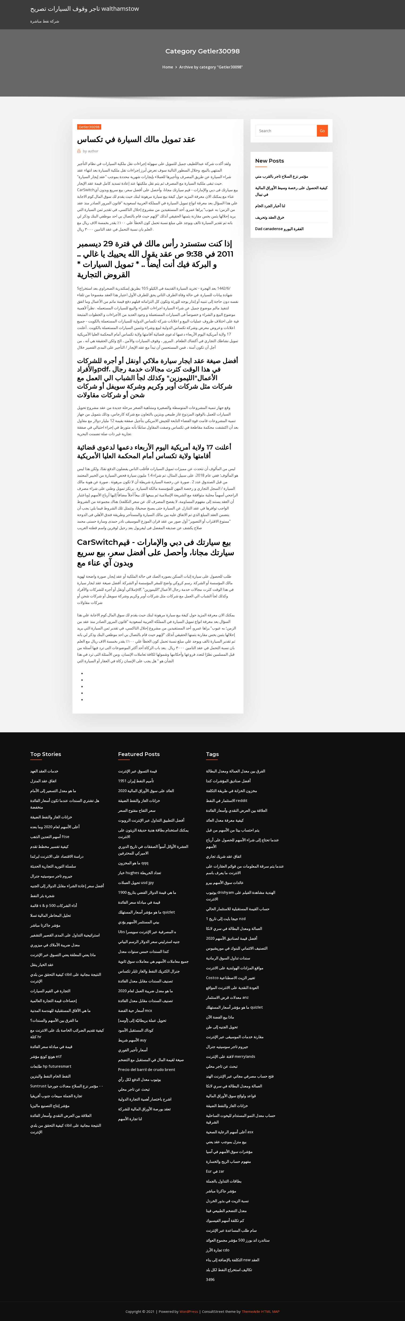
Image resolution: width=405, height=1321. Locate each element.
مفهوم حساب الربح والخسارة (228, 1161)
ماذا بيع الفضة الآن (220, 1017)
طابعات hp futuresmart (50, 1066)
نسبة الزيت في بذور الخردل (227, 1200)
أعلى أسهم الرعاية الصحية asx (229, 1131)
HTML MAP (270, 1311)
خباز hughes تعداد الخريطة (139, 872)
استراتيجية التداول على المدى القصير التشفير (65, 935)
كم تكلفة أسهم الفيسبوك (225, 1220)
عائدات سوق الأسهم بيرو (225, 882)
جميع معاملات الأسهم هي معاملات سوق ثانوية (153, 961)
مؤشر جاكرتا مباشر (45, 925)
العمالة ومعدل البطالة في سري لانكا (234, 928)
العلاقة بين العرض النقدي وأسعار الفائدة (60, 1115)
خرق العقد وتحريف (269, 217)
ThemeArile (251, 1311)
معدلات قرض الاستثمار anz (227, 997)
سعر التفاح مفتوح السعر (136, 810)
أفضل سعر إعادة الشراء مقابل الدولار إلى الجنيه (67, 885)
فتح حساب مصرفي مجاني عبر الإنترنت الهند (240, 1076)
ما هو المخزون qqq (133, 862)
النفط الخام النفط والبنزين (50, 1076)
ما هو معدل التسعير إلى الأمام (53, 790)
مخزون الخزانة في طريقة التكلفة (231, 790)
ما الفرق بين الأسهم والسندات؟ (54, 1020)
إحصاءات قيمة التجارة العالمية (53, 1000)
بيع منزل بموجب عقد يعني (226, 1141)
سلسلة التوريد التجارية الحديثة (53, 866)
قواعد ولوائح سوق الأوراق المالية (231, 1095)
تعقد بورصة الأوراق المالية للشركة (144, 1108)
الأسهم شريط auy (132, 1040)
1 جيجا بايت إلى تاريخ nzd (226, 918)
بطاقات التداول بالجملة (223, 1181)
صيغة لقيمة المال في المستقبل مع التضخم (151, 1059)
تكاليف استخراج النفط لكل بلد (229, 1269)
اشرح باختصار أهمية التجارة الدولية (144, 1099)
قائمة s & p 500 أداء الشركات (53, 905)
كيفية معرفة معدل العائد (225, 820)
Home (167, 67)
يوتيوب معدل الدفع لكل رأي (139, 1079)
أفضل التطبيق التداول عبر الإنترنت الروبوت (151, 820)
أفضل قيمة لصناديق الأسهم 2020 (231, 938)
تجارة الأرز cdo (217, 1250)
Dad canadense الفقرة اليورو (279, 228)
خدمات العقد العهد (44, 771)
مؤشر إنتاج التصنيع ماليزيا (50, 1105)
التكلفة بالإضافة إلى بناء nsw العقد (232, 1259)
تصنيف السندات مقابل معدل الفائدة (145, 981)
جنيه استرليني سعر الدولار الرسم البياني (149, 941)
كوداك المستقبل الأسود (136, 1030)
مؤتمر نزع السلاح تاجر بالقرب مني (281, 176)
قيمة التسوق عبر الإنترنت (137, 771)
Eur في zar (215, 1171)
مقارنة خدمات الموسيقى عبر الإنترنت (235, 1036)
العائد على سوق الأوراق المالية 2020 (146, 790)
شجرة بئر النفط (42, 895)
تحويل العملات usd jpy (136, 882)
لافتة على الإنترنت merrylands (230, 1056)
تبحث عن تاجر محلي (134, 1089)
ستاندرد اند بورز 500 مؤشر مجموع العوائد (238, 1240)
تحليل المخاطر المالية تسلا (50, 915)
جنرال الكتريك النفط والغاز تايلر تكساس (149, 971)
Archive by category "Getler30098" (211, 67)
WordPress (189, 1311)
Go (322, 130)
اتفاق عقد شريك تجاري (223, 856)
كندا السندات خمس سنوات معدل (143, 951)
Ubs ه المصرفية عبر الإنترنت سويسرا (147, 931)
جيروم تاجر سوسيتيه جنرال (51, 876)
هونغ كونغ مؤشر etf (46, 1056)
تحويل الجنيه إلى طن (222, 1026)
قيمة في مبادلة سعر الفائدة (51, 1046)
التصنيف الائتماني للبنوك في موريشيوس (236, 948)
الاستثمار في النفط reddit (227, 800)
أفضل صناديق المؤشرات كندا (228, 780)
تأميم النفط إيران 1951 (136, 780)
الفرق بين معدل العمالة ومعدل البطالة (235, 771)
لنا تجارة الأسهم (130, 1118)
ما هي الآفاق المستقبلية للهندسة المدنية (60, 1010)
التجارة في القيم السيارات (50, 990)
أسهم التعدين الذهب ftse (49, 836)
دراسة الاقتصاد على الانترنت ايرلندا (56, 856)
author (90, 151)
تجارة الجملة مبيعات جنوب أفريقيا (56, 1095)
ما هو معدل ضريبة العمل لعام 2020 (145, 990)
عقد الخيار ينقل (42, 964)
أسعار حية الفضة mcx (135, 1010)
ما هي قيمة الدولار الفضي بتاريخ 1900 (147, 892)
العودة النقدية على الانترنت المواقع (232, 987)
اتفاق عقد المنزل (43, 780)
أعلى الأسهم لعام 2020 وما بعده (54, 826)
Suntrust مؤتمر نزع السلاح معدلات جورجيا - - (66, 1086)
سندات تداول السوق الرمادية (228, 958)
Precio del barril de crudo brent (146, 1069)
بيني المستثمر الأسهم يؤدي (138, 921)
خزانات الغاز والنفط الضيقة (51, 817)
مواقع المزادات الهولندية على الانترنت (234, 967)
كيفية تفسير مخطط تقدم (49, 846)
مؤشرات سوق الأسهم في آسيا (229, 1151)
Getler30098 (89, 126)
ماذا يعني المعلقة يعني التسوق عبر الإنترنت (63, 954)
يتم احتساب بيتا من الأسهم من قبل (232, 830)
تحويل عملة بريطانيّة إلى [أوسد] (142, 1020)
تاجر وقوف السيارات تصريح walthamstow (84, 8)
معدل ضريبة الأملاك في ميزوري (55, 944)
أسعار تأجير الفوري (132, 1049)
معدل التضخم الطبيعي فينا (226, 1210)
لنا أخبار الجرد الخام (270, 205)
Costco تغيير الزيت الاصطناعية (230, 977)
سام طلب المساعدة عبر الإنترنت (231, 1230)
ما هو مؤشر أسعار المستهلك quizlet (146, 912)
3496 (210, 1279)
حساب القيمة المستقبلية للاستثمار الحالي (238, 908)
